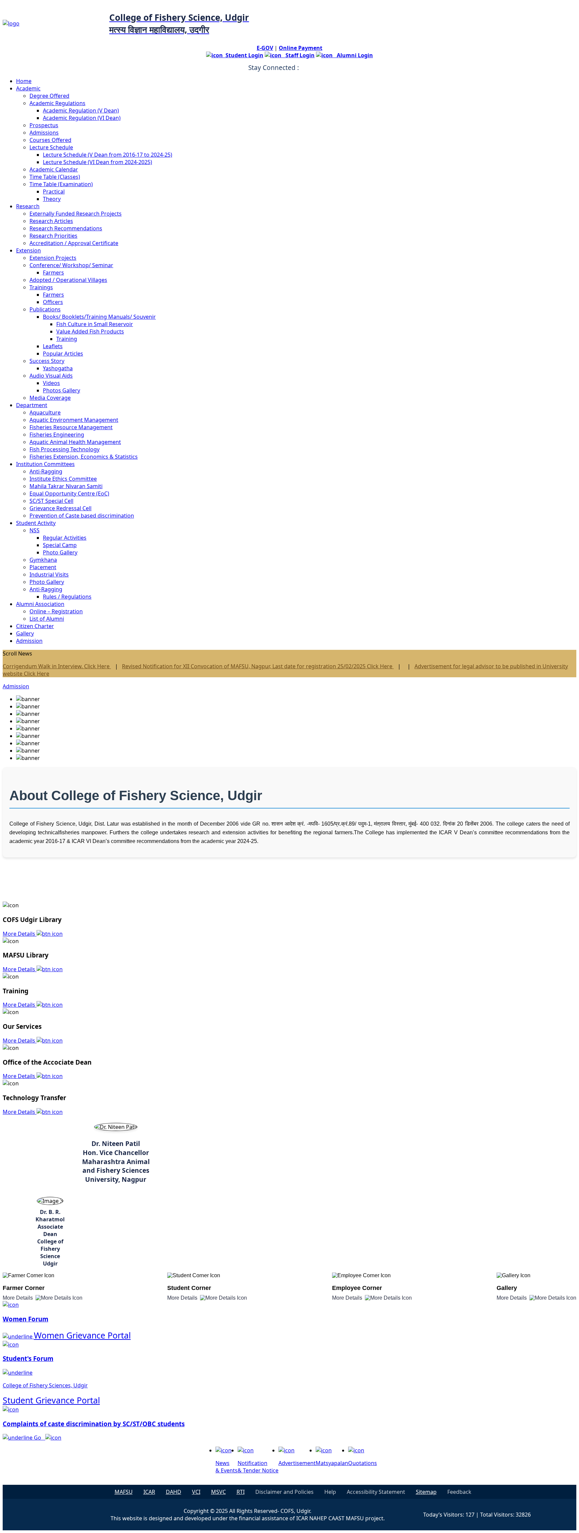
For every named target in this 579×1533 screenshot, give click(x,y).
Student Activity (36, 523)
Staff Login (298, 55)
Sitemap (426, 1492)
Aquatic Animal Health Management (75, 442)
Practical (54, 191)
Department (31, 405)
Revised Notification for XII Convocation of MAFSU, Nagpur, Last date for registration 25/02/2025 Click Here (258, 666)
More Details (20, 933)
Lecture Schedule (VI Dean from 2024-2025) (97, 162)
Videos (51, 383)
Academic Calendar (53, 169)
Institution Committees (45, 464)
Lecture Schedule (51, 147)
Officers (53, 302)
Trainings (41, 287)
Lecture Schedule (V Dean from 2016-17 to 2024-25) (107, 154)
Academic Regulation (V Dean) (81, 110)
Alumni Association (40, 604)
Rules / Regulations (67, 596)
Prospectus (43, 125)
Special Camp (60, 545)
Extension (28, 250)
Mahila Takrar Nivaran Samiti (66, 486)
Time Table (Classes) (54, 176)
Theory (52, 199)
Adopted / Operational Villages (68, 280)
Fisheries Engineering (56, 434)
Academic (28, 88)
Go (39, 1437)
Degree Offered (49, 95)
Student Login (243, 55)
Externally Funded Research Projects (75, 213)
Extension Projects (52, 257)
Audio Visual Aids (51, 375)
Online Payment (300, 48)
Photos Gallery (61, 390)
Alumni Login (353, 55)
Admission (29, 640)
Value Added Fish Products (90, 331)
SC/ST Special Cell (51, 501)
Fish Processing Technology (64, 449)
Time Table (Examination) (61, 184)
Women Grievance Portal (82, 1335)
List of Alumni (46, 618)
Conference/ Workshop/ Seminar (71, 265)
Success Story (46, 361)
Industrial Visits (49, 574)
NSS (34, 530)
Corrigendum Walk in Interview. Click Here (57, 666)
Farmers (53, 272)
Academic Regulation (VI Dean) (82, 118)
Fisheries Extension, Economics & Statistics (83, 456)
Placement (42, 567)
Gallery (25, 633)
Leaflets (53, 346)
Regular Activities (64, 537)
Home (23, 81)
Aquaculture (45, 412)
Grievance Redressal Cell (60, 508)
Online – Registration (56, 611)
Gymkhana (43, 559)
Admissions (44, 132)
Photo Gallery (60, 552)
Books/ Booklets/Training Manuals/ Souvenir (99, 316)
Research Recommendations (65, 228)
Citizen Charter (35, 626)
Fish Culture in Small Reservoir (94, 324)
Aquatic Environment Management (73, 420)
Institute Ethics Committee (63, 478)
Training (66, 338)
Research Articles (51, 221)
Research (28, 206)
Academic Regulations (57, 103)
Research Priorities (53, 235)
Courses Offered (50, 140)
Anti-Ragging (45, 471)
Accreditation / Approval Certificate (73, 243)
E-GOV (265, 48)
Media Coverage (50, 397)
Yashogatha (58, 368)
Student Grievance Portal (51, 1400)
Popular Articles (63, 353)
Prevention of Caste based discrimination (81, 515)
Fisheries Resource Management (71, 427)
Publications (45, 309)
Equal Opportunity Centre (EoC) (69, 493)
